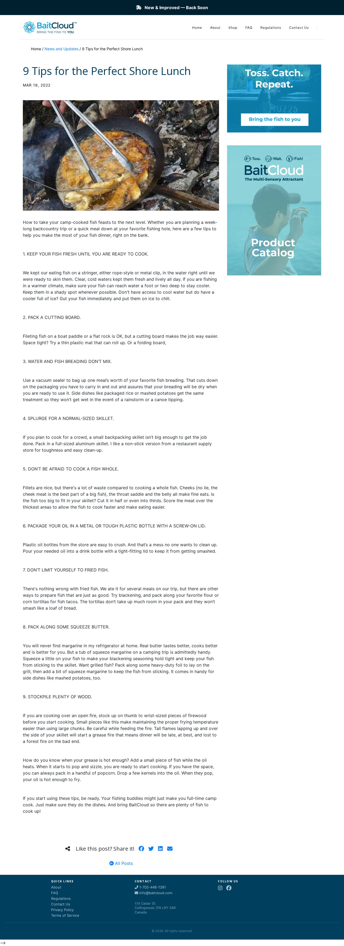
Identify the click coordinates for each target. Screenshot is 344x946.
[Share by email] (170, 849)
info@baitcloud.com (155, 893)
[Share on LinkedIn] (160, 849)
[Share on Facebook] (141, 849)
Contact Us (299, 28)
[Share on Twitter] (151, 849)
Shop (232, 28)
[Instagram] (220, 888)
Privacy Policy (62, 910)
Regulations (270, 28)
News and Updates (61, 48)
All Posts (123, 863)
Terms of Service (65, 915)
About (215, 28)
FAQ (248, 28)
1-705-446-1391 (152, 887)
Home (197, 28)
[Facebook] (228, 888)
